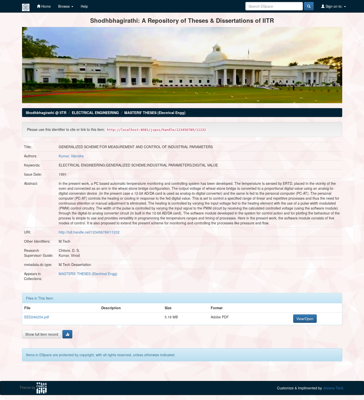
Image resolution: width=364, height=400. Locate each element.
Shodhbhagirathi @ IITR (46, 112)
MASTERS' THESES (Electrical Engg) (154, 112)
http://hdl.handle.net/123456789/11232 (89, 232)
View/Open (304, 318)
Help (84, 6)
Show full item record (41, 334)
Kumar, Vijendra (71, 155)
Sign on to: (334, 6)
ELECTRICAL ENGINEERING (95, 112)
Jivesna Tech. (333, 387)
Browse (64, 6)
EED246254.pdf (36, 316)
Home (45, 6)
